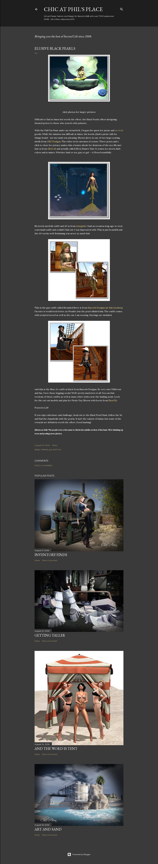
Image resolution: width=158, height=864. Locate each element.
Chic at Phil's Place (73, 9)
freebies (44, 449)
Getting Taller (50, 635)
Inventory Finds (51, 554)
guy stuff (53, 449)
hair (59, 449)
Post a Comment (43, 465)
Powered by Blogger (81, 854)
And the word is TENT (56, 748)
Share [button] (54, 445)
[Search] (121, 9)
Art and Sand (48, 829)
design (37, 449)
